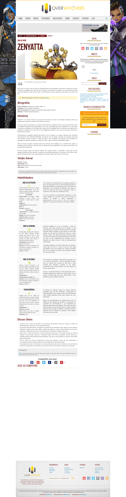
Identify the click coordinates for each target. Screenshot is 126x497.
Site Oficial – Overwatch (52, 470)
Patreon (85, 18)
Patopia (97, 471)
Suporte (43, 36)
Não (83, 66)
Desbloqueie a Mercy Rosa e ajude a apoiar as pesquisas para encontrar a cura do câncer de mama (94, 101)
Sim (83, 67)
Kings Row (67, 467)
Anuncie (51, 467)
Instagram (96, 48)
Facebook (87, 48)
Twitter (92, 48)
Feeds (105, 48)
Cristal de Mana (99, 467)
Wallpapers (57, 18)
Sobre (67, 18)
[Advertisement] (49, 28)
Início (20, 36)
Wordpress (49, 494)
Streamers (45, 18)
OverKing (67, 471)
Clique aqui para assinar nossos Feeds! (94, 113)
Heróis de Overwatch (31, 36)
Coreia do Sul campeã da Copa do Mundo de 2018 (94, 94)
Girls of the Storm (99, 469)
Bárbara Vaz (67, 494)
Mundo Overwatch (69, 469)
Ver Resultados (94, 73)
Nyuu (47, 97)
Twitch (101, 48)
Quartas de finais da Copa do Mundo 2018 (91, 95)
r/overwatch (67, 472)
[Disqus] (47, 390)
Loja (93, 18)
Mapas (35, 18)
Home (20, 18)
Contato (76, 18)
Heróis (27, 18)
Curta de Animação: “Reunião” (88, 96)
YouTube (82, 48)
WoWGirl (82, 467)
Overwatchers (63, 8)
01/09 (20, 353)
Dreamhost (83, 494)
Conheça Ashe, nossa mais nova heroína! (91, 98)
